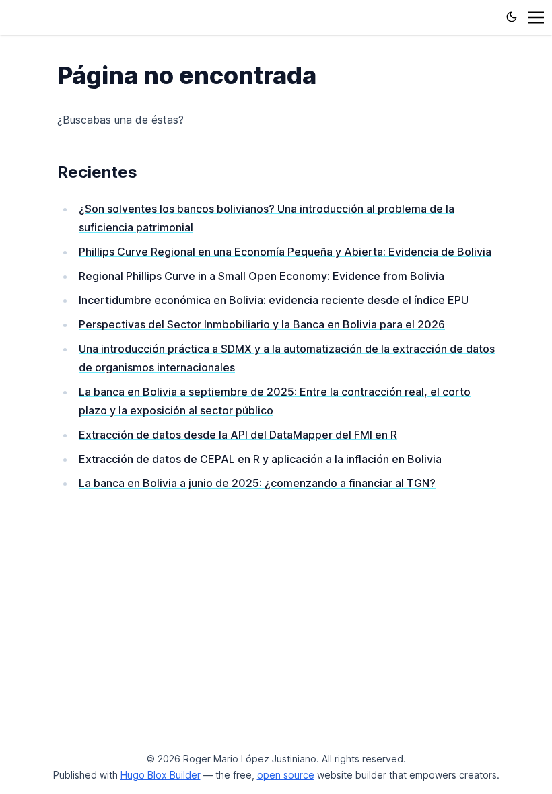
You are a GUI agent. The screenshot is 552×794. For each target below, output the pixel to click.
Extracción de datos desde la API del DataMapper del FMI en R (238, 434)
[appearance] (512, 17)
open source (285, 775)
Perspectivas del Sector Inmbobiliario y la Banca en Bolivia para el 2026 (262, 324)
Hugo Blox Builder (160, 775)
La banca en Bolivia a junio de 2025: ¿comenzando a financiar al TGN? (257, 483)
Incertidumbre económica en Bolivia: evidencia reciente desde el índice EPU (274, 300)
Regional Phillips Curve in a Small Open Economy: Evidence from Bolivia (261, 276)
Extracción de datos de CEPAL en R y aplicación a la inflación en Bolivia (260, 459)
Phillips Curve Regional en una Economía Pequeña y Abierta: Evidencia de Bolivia (285, 251)
